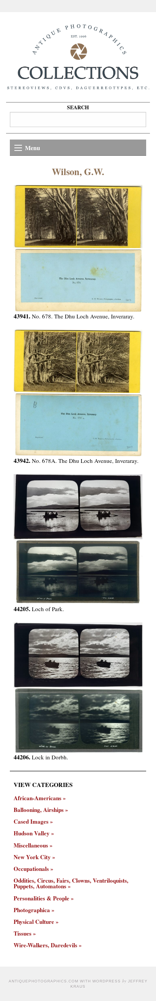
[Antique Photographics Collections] (78, 57)
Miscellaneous (31, 845)
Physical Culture (34, 922)
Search (78, 107)
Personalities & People (41, 898)
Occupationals (31, 869)
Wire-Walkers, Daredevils (45, 945)
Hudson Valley (32, 833)
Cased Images (31, 821)
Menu (32, 147)
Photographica (32, 910)
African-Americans (37, 798)
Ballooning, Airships (39, 810)
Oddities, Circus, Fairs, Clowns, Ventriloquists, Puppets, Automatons (71, 883)
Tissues (22, 933)
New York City (32, 857)
